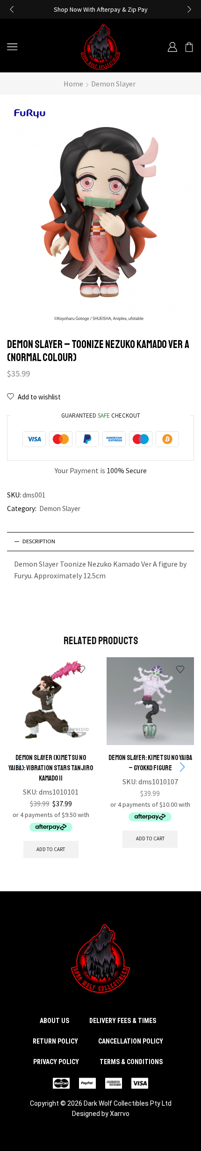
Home (73, 83)
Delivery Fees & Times (122, 1020)
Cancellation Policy (130, 1041)
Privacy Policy (56, 1062)
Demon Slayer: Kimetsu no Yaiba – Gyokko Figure (150, 762)
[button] (11, 9)
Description (38, 541)
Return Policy (55, 1041)
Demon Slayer (113, 83)
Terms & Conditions (131, 1062)
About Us (54, 1020)
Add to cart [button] (50, 849)
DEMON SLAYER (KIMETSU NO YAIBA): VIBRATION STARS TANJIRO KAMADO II (50, 767)
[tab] (100, 541)
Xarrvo (119, 1113)
